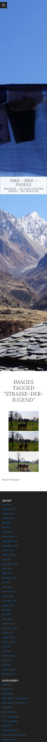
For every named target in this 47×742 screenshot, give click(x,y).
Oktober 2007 (8, 655)
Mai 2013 (6, 614)
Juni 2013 (6, 610)
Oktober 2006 (8, 669)
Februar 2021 (8, 536)
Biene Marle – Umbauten (14, 702)
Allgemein (6, 684)
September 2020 (10, 541)
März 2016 (7, 568)
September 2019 (10, 546)
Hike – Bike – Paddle (23, 182)
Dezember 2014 (9, 578)
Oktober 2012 (8, 623)
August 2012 (8, 632)
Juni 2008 (6, 646)
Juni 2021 (6, 523)
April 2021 (6, 532)
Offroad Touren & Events (14, 735)
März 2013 (7, 619)
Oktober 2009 (8, 642)
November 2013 (9, 600)
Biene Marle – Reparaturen (15, 698)
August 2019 (8, 550)
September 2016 (10, 564)
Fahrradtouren (9, 712)
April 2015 (6, 573)
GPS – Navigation (10, 716)
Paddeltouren (8, 739)
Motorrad (7, 725)
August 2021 (8, 518)
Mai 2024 (6, 504)
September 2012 (10, 628)
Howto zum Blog (10, 721)
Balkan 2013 (7, 689)
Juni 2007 (6, 665)
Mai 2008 (6, 651)
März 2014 (7, 587)
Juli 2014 (6, 582)
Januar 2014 (7, 596)
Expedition (7, 707)
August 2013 (8, 605)
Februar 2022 (8, 509)
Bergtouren (7, 693)
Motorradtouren (10, 730)
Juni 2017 (6, 559)
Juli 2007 (6, 660)
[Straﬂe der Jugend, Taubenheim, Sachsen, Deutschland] (24, 421)
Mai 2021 (6, 527)
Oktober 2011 (8, 637)
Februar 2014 (8, 591)
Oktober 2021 (8, 513)
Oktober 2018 (8, 555)
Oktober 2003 (8, 674)
